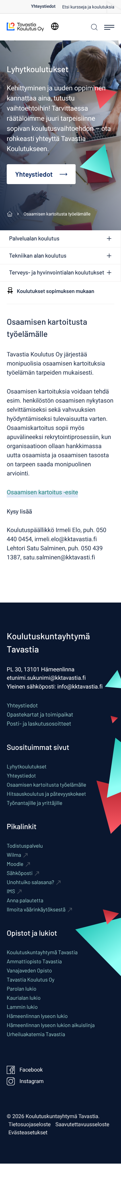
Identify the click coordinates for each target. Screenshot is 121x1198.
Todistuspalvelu (25, 846)
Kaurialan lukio (24, 998)
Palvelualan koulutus (34, 238)
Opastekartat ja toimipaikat (40, 714)
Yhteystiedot (43, 6)
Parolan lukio (21, 989)
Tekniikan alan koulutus (38, 255)
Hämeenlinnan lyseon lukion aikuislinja (51, 1025)
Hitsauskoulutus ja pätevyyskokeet (46, 794)
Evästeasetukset (27, 1133)
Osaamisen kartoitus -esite (42, 492)
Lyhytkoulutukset (27, 766)
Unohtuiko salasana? (30, 882)
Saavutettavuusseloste (82, 1124)
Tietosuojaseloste (29, 1124)
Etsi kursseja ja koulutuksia (88, 7)
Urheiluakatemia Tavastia (36, 1034)
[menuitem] (46, 6)
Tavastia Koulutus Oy (30, 979)
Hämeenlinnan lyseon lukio (37, 1016)
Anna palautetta (25, 900)
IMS (11, 891)
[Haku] (93, 27)
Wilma (14, 855)
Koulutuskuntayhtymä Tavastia (42, 952)
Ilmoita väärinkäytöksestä (36, 909)
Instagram (31, 1081)
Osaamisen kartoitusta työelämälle (46, 785)
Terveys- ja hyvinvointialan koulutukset (56, 272)
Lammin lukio (22, 1007)
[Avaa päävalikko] (109, 27)
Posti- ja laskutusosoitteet (39, 723)
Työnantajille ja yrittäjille (35, 803)
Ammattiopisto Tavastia (34, 961)
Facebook (31, 1070)
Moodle (15, 864)
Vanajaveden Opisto (29, 970)
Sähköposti (20, 873)
